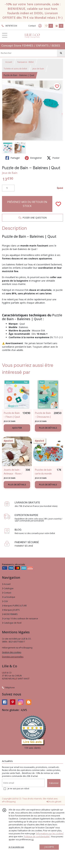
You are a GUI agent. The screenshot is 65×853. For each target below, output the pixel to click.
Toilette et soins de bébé (15, 68)
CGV (5, 601)
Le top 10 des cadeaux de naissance (20, 618)
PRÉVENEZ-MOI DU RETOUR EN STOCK (27, 204)
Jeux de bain (38, 68)
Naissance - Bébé (25, 62)
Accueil (8, 62)
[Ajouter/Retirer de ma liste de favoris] (58, 204)
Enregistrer (36, 157)
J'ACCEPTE (49, 847)
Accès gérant (54, 801)
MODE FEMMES (10, 614)
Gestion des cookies (11, 652)
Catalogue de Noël (12, 622)
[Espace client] (40, 26)
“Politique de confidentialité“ (36, 836)
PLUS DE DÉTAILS (48, 427)
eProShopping (9, 801)
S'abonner (54, 783)
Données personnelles (12, 656)
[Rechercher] (61, 53)
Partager (15, 157)
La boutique (9, 597)
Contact (32, 25)
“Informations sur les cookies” (50, 833)
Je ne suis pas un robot (18, 788)
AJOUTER (17, 427)
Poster (56, 157)
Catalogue (8, 588)
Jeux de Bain (9, 173)
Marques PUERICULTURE (15, 605)
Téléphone (9, 687)
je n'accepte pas (16, 847)
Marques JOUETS (11, 610)
